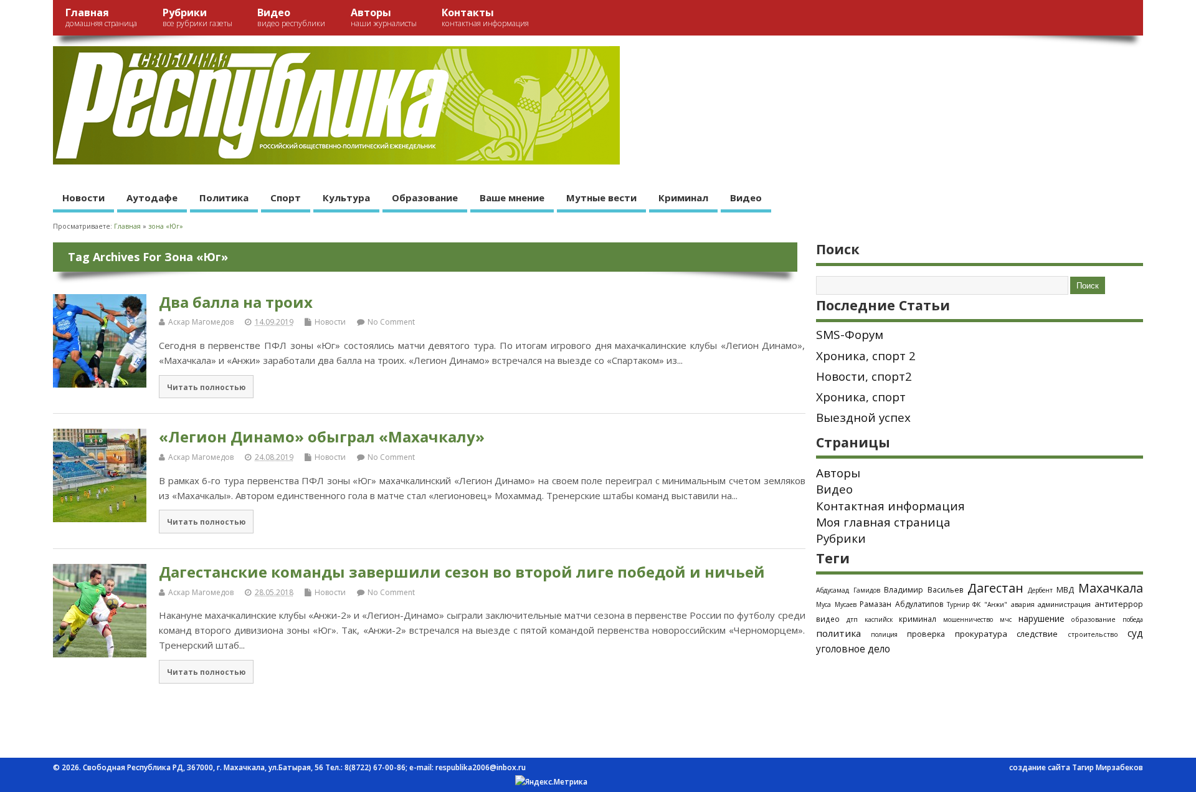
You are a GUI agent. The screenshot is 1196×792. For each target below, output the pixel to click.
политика (838, 633)
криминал (917, 619)
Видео (291, 17)
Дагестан (995, 588)
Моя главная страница (883, 522)
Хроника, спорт (861, 397)
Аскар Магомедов (201, 322)
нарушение (1041, 618)
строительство (1093, 634)
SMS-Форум (849, 335)
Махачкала (1110, 588)
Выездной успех (863, 417)
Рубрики (197, 17)
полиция (884, 634)
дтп (852, 619)
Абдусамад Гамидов (848, 590)
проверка (926, 633)
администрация (1064, 604)
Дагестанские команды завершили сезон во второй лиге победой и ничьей (462, 571)
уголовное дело (853, 649)
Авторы (384, 17)
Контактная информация (890, 506)
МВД (1065, 589)
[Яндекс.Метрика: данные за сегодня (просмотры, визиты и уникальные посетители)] (551, 782)
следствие (1037, 633)
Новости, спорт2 (864, 376)
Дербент (1040, 590)
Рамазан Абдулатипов (901, 604)
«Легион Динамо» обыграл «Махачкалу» (322, 436)
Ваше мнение (512, 197)
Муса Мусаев (836, 604)
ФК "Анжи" (989, 604)
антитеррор (1118, 603)
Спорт (285, 197)
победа (1132, 619)
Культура (346, 197)
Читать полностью (206, 387)
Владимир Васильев (923, 589)
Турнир (958, 604)
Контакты (485, 17)
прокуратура (981, 633)
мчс (1006, 619)
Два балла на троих (236, 302)
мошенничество (968, 619)
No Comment (391, 322)
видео (828, 619)
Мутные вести (601, 197)
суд (1135, 633)
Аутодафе (152, 197)
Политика (224, 197)
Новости (83, 197)
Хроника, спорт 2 (866, 356)
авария (1023, 604)
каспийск (879, 619)
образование (1093, 619)
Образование (425, 197)
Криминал (683, 197)
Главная (101, 17)
